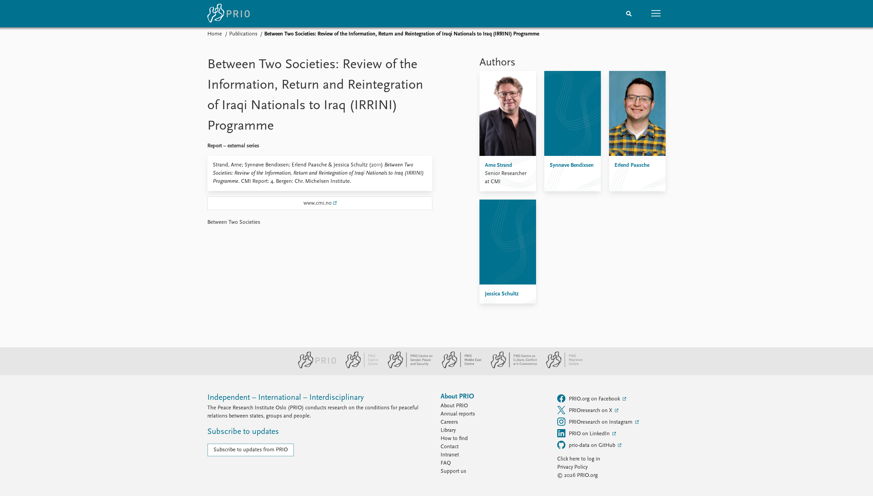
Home (214, 34)
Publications (243, 34)
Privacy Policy (572, 467)
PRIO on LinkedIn (590, 434)
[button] (656, 13)
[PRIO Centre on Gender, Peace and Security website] (407, 367)
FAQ (446, 463)
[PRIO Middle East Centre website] (458, 367)
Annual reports (458, 414)
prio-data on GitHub (593, 445)
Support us (453, 471)
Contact (450, 447)
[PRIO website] (314, 367)
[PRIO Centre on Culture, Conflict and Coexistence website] (511, 367)
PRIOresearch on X (591, 410)
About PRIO (454, 406)
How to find (454, 438)
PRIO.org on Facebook (595, 399)
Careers (449, 422)
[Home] (228, 13)
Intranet (450, 455)
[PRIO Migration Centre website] (560, 367)
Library (448, 430)
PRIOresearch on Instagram (601, 422)
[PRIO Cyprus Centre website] (359, 367)
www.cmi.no (318, 203)
